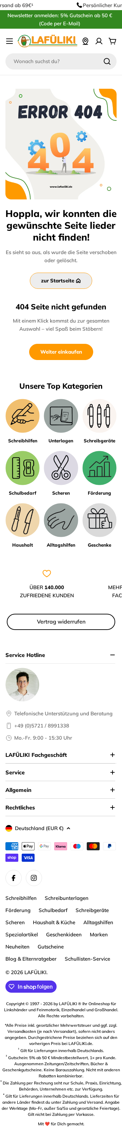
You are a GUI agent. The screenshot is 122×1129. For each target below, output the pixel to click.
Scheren (15, 922)
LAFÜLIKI (35, 972)
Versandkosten (21, 1031)
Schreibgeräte (92, 910)
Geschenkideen (64, 934)
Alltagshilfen (98, 922)
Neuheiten (17, 946)
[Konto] (99, 41)
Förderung (17, 910)
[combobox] (61, 61)
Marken (99, 934)
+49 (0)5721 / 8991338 (41, 725)
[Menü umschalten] (9, 41)
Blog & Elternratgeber (31, 959)
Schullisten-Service (87, 959)
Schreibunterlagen (66, 898)
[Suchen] (107, 61)
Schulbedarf (53, 910)
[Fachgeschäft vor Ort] (85, 41)
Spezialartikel (21, 934)
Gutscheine (51, 946)
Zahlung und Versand (82, 1102)
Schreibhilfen (21, 898)
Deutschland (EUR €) (39, 828)
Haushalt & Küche (54, 922)
